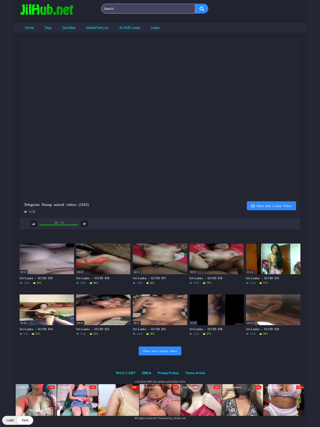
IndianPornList (97, 28)
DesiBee (69, 28)
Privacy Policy (168, 373)
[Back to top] (305, 413)
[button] (17, 420)
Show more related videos (160, 350)
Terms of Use (195, 373)
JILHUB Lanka (129, 28)
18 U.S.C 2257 (125, 373)
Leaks (155, 28)
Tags (48, 28)
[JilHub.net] (47, 11)
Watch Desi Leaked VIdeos (273, 205)
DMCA (146, 373)
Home (29, 28)
